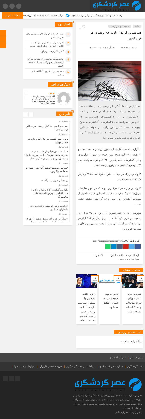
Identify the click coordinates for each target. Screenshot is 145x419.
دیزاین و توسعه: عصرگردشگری (128, 412)
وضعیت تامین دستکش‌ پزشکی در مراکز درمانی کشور (104, 15)
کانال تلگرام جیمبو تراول (52, 51)
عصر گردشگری (135, 366)
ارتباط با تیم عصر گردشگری (80, 366)
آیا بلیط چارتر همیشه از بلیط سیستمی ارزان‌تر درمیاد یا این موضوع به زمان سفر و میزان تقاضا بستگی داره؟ (43, 99)
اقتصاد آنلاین (116, 255)
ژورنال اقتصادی (117, 357)
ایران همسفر (136, 357)
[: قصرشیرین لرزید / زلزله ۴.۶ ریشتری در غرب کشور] (82, 53)
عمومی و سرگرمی (120, 26)
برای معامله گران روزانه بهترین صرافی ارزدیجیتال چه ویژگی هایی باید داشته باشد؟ (45, 62)
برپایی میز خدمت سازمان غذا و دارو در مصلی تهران (46, 15)
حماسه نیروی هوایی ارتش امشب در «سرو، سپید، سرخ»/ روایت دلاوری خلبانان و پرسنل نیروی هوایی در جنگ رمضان (46, 155)
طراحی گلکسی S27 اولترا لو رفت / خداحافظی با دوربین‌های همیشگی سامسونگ (49, 193)
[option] (132, 299)
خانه (137, 26)
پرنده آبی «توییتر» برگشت (54, 180)
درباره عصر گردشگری (111, 366)
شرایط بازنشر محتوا (24, 366)
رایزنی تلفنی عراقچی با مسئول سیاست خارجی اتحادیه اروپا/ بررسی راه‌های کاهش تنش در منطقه (86, 307)
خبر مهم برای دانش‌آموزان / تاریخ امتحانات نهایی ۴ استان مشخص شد (133, 302)
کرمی (51, 92)
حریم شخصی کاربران (50, 366)
